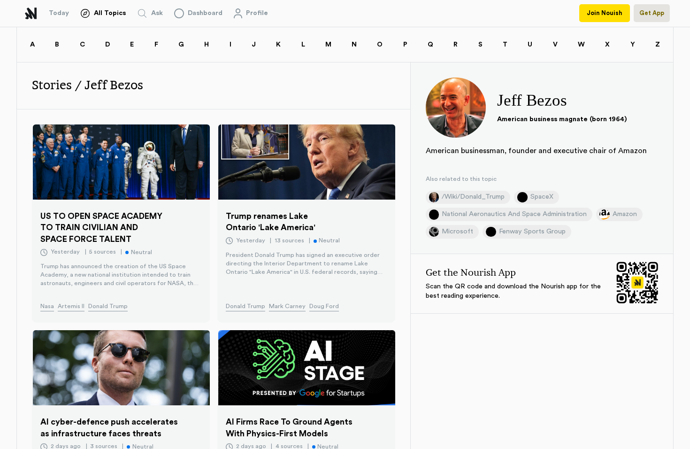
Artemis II (71, 306)
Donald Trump (108, 306)
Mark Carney (287, 306)
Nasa (47, 306)
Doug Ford (324, 306)
